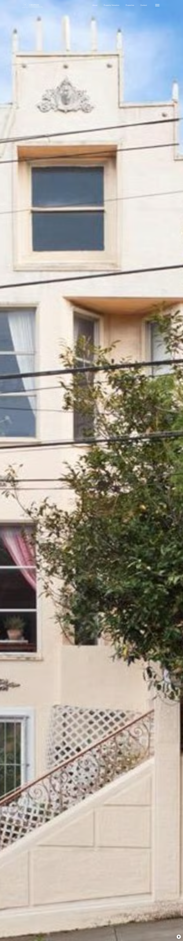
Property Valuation (111, 5)
